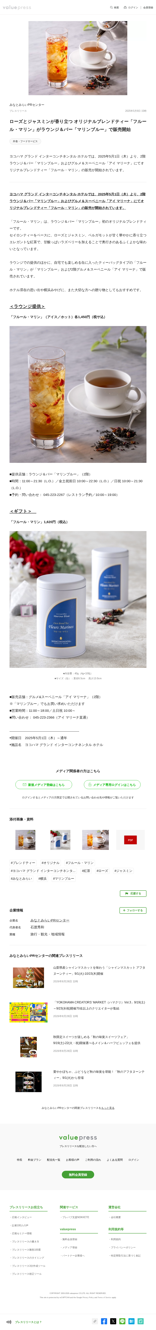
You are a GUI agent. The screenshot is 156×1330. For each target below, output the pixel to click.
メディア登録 (69, 1247)
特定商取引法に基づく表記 (126, 1255)
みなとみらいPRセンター (27, 104)
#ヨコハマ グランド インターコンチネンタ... (43, 871)
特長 (19, 1159)
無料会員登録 (78, 1174)
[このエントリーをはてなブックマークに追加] (131, 1323)
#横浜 (42, 878)
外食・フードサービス (25, 141)
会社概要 (116, 1217)
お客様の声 (72, 1159)
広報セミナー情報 (22, 1233)
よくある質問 (115, 1159)
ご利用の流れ (93, 1159)
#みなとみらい (21, 878)
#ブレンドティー (23, 863)
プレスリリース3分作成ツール (28, 1265)
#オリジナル (51, 863)
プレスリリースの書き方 (25, 1241)
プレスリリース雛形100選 (26, 1249)
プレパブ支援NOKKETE (75, 1217)
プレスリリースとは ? (28, 1322)
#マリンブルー (63, 878)
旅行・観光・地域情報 (47, 934)
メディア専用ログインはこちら (114, 784)
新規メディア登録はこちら (46, 784)
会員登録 (148, 7)
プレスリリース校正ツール (27, 1273)
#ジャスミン (123, 871)
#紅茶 (86, 871)
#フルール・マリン (80, 863)
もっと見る (108, 1107)
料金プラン (34, 1159)
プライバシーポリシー (123, 1247)
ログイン (133, 7)
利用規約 (116, 1239)
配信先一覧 (53, 1159)
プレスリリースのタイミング (28, 1257)
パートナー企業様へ (73, 1255)
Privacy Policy (88, 1297)
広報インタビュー (22, 1217)
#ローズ (102, 871)
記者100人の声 (20, 1225)
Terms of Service (104, 1297)
